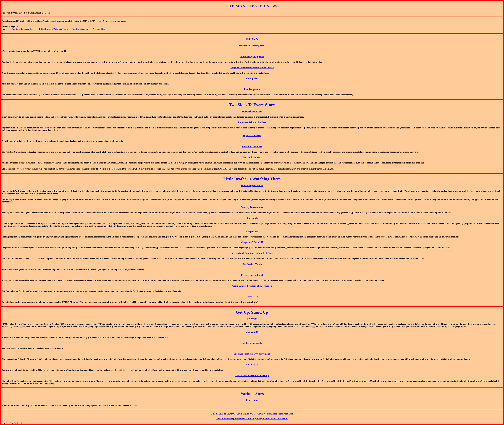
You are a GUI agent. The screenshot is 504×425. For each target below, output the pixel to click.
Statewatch (252, 218)
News (4, 29)
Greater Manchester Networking (252, 375)
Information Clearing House (252, 45)
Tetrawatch (252, 296)
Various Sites (99, 29)
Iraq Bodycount (252, 89)
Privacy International (252, 275)
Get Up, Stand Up (80, 29)
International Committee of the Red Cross (252, 253)
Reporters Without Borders (252, 122)
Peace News (252, 400)
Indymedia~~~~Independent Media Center (252, 67)
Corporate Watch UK (252, 242)
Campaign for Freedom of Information (252, 285)
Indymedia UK (252, 332)
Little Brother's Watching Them (53, 29)
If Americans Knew (252, 111)
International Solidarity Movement (252, 353)
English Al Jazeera (252, 135)
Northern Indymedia (252, 343)
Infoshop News (252, 78)
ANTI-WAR (252, 364)
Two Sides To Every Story (22, 29)
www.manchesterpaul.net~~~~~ (252, 418)
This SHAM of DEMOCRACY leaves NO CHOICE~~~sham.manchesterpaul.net (252, 413)
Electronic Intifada (252, 157)
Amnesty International (252, 207)
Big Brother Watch (252, 264)
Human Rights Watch (252, 185)
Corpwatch (252, 231)
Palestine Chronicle (252, 146)
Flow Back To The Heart (11, 423)
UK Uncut (252, 318)
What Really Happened (252, 56)
